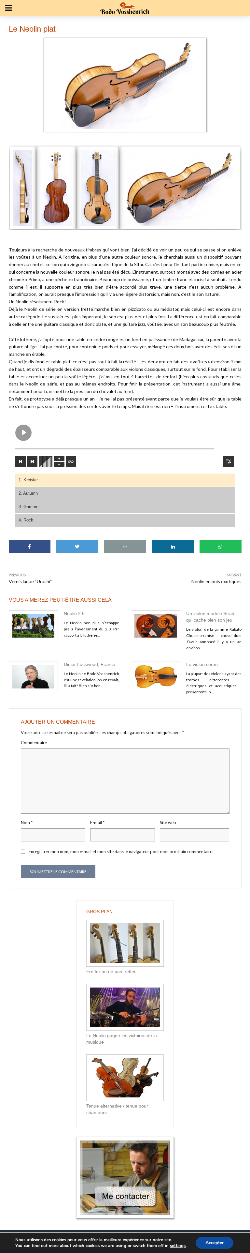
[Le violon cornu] (155, 676)
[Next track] (32, 461)
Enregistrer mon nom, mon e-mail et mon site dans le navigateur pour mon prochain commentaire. (121, 851)
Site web (168, 822)
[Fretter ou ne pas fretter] (125, 943)
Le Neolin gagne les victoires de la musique (121, 1039)
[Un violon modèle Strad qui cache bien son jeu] (155, 625)
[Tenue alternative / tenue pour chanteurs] (125, 1077)
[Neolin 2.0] (33, 625)
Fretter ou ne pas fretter (111, 971)
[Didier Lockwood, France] (33, 676)
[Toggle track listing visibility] (228, 461)
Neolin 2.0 (74, 613)
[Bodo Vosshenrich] (23, 187)
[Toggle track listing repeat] (71, 461)
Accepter (214, 1243)
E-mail (97, 822)
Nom (27, 822)
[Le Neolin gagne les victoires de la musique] (125, 1007)
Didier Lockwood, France (89, 664)
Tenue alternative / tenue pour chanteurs (117, 1109)
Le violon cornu (202, 664)
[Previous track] (20, 461)
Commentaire (34, 742)
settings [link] (178, 1246)
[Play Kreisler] (23, 433)
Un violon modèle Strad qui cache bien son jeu (210, 617)
